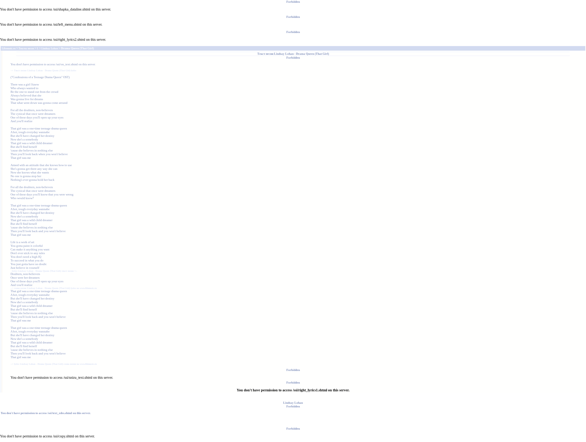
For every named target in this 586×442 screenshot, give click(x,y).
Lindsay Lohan (284, 53)
